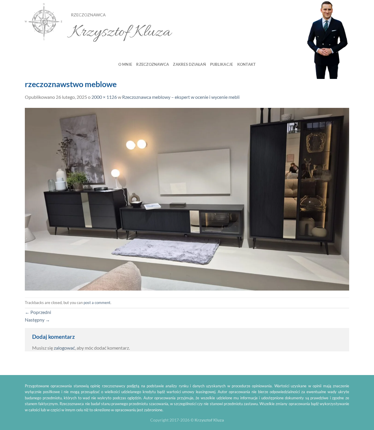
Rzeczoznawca (152, 64)
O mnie (125, 64)
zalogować (64, 347)
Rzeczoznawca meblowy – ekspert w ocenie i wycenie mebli (181, 97)
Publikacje (221, 64)
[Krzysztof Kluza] (43, 22)
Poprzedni (38, 312)
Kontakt (246, 64)
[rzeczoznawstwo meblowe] (187, 198)
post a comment (97, 302)
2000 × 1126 (104, 97)
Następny (37, 319)
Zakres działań (189, 64)
